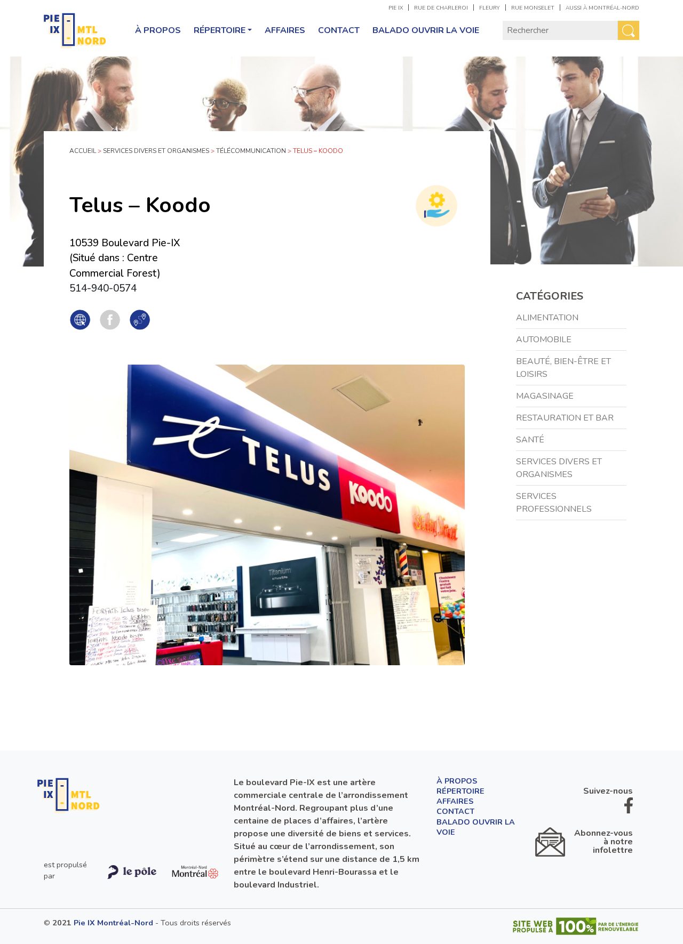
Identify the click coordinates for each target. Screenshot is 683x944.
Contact (339, 30)
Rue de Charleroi (441, 8)
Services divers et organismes (156, 151)
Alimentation (547, 318)
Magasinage (545, 396)
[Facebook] (110, 319)
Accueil (82, 151)
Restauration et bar (565, 418)
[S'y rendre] (139, 319)
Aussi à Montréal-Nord (602, 8)
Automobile (543, 339)
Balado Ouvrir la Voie (425, 30)
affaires (285, 30)
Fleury (489, 8)
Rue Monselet (532, 8)
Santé (530, 440)
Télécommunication (251, 151)
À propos (158, 30)
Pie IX (395, 8)
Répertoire (219, 30)
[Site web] (80, 319)
